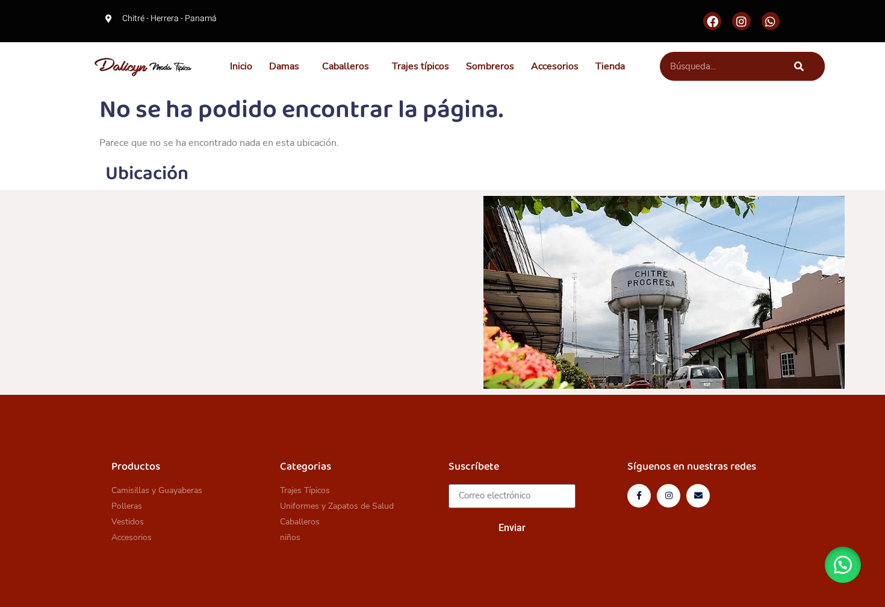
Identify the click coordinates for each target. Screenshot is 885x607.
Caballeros (345, 66)
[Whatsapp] (771, 21)
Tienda (610, 66)
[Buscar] (799, 66)
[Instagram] (741, 21)
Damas (284, 66)
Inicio (241, 66)
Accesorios (555, 66)
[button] (287, 66)
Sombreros (490, 66)
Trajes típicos (420, 66)
